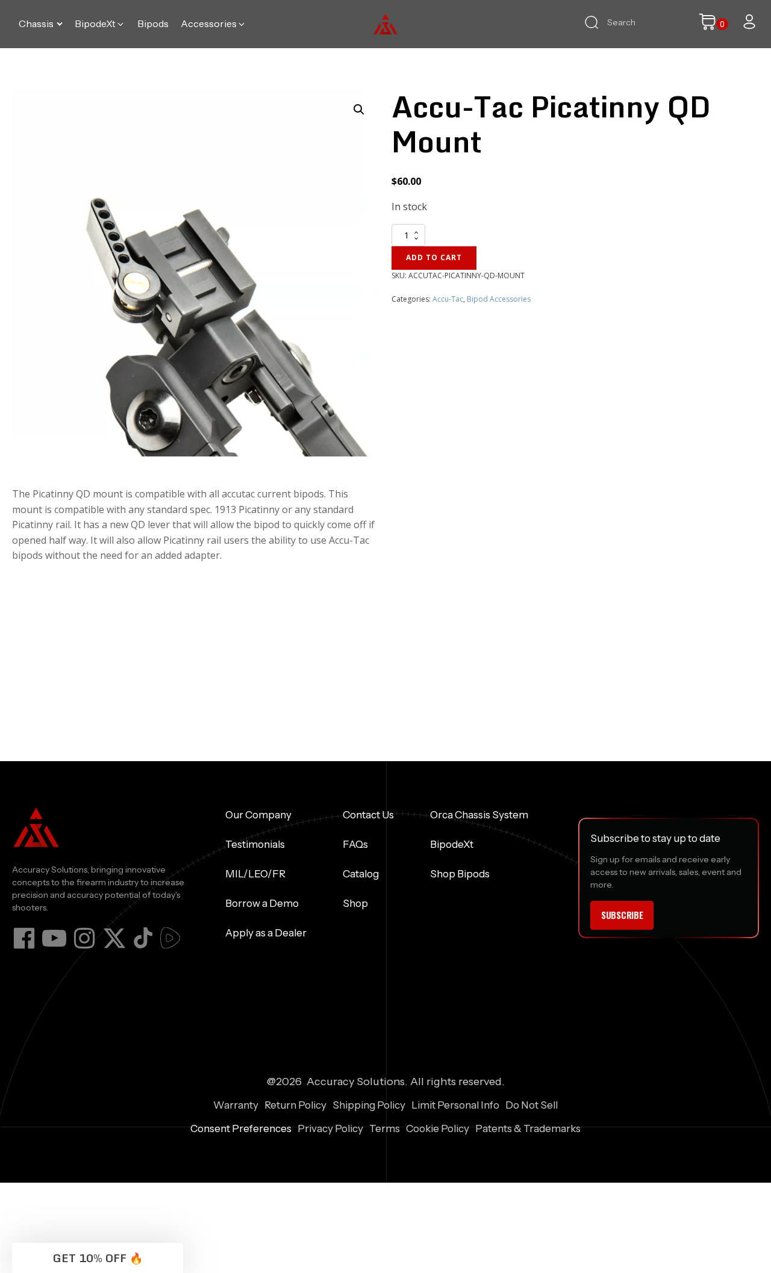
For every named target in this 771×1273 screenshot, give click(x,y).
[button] (41, 24)
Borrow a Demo (262, 903)
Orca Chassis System (479, 815)
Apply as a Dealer (266, 933)
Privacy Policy (330, 1128)
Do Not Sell (531, 1105)
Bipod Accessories (499, 299)
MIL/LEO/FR (255, 874)
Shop (355, 903)
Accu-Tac (447, 299)
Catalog (361, 874)
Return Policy (295, 1105)
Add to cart (434, 257)
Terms (384, 1128)
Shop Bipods (460, 874)
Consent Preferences (241, 1128)
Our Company (258, 815)
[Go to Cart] (713, 24)
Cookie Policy (437, 1128)
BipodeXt (451, 844)
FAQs (355, 844)
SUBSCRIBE (622, 914)
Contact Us (368, 815)
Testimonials (255, 844)
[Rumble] (170, 937)
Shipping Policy (368, 1105)
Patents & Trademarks (528, 1128)
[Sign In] (749, 22)
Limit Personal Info (455, 1105)
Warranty (235, 1105)
